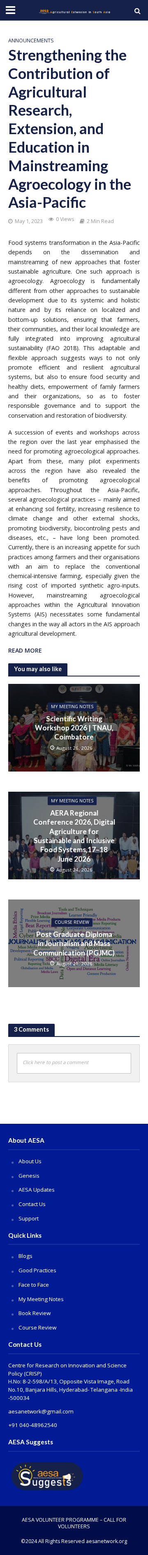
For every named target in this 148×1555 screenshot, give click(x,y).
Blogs (25, 1256)
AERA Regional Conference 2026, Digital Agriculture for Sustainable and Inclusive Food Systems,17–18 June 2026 (74, 836)
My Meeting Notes (72, 707)
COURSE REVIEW (72, 922)
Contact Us (32, 1204)
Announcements (31, 40)
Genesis (28, 1175)
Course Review (37, 1327)
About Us (30, 1161)
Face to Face (33, 1284)
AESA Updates (36, 1189)
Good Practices (37, 1270)
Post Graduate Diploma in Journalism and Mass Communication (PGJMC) (74, 943)
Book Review (34, 1313)
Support (28, 1218)
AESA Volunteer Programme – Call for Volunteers (74, 1523)
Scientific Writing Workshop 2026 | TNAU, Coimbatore (74, 727)
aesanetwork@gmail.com (41, 1411)
